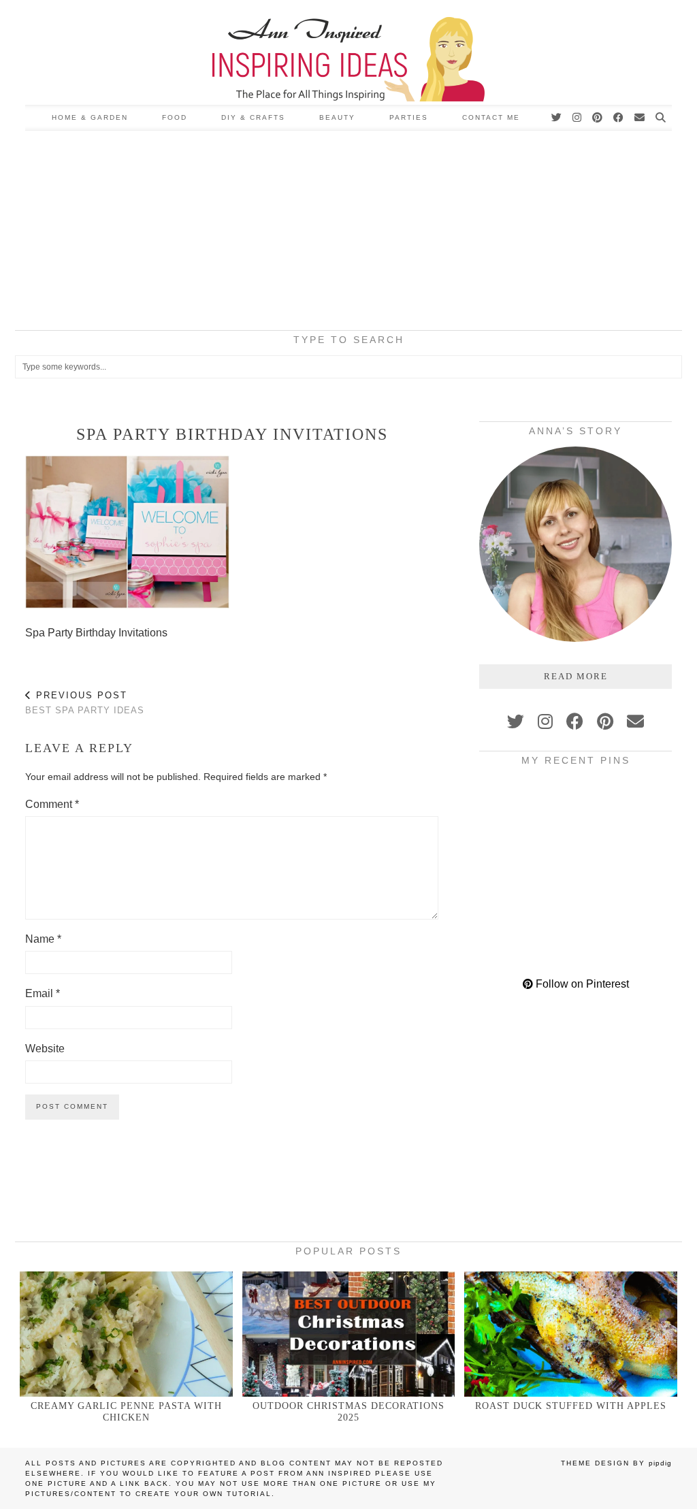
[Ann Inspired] (348, 52)
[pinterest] (605, 721)
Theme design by (616, 1463)
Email (42, 993)
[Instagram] (577, 118)
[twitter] (515, 721)
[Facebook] (619, 118)
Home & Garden (90, 117)
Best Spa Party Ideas (84, 703)
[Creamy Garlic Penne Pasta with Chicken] (126, 1333)
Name (43, 939)
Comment (52, 804)
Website (45, 1048)
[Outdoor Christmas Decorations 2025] (348, 1333)
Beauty (337, 117)
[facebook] (574, 721)
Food (174, 117)
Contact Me (491, 117)
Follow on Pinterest (581, 984)
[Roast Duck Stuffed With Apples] (570, 1333)
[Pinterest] (598, 118)
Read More (576, 676)
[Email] (640, 118)
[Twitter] (557, 118)
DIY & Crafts (253, 117)
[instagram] (545, 721)
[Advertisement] (348, 232)
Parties (408, 117)
